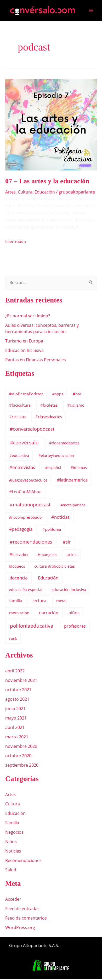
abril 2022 (15, 671)
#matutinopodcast (30, 504)
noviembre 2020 (21, 746)
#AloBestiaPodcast (26, 393)
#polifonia (51, 529)
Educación (45, 192)
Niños (11, 841)
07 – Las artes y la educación (47, 181)
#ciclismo (75, 405)
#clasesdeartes (48, 416)
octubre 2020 (18, 756)
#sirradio (18, 554)
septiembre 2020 (21, 765)
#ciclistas (17, 416)
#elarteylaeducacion (56, 455)
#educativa (19, 455)
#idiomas (79, 467)
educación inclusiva (69, 589)
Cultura (25, 192)
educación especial (25, 589)
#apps (57, 393)
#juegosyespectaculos (28, 480)
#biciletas (49, 405)
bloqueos (17, 566)
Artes (10, 192)
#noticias (60, 517)
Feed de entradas (22, 908)
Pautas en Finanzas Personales (35, 360)
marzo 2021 (16, 737)
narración (48, 613)
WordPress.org (20, 927)
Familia (12, 823)
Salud (10, 870)
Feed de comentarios (26, 918)
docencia (18, 578)
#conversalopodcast (32, 429)
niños (74, 613)
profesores (75, 626)
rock (13, 638)
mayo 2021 (16, 718)
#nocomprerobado (25, 517)
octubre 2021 (18, 690)
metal (61, 600)
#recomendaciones (31, 542)
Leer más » (15, 241)
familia (15, 601)
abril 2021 (15, 727)
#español (53, 467)
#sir (67, 542)
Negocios (14, 832)
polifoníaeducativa (31, 625)
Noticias (13, 851)
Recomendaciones (23, 860)
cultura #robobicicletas (54, 566)
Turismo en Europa (24, 341)
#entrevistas (22, 467)
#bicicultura (20, 405)
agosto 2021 (17, 699)
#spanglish (47, 554)
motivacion (19, 612)
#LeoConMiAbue (25, 492)
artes (71, 554)
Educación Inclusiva (24, 350)
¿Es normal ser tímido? (27, 316)
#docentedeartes (64, 442)
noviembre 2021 (21, 680)
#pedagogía (20, 529)
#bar (77, 393)
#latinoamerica (72, 480)
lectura (39, 601)
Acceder (13, 899)
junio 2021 (15, 708)
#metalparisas (73, 504)
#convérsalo (24, 442)
